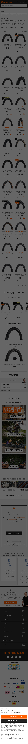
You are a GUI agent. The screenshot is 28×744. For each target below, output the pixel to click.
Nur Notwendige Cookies (14, 721)
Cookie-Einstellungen (13, 712)
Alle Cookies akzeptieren (13, 717)
